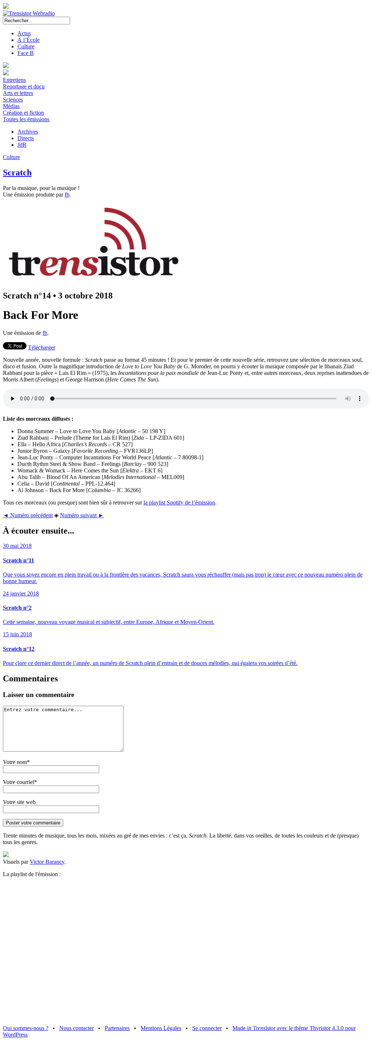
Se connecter (207, 1028)
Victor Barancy (47, 862)
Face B (25, 53)
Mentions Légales (161, 1028)
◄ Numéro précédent (28, 515)
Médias (11, 106)
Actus (24, 33)
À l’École (28, 40)
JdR (22, 145)
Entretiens (14, 80)
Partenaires (117, 1028)
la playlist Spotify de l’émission (179, 502)
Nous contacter (76, 1028)
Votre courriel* (20, 782)
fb (67, 194)
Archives (27, 131)
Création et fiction (23, 113)
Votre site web (19, 802)
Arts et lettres (18, 93)
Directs (25, 138)
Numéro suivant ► (82, 515)
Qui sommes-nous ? (25, 1028)
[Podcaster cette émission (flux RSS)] (6, 855)
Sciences (13, 99)
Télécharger (41, 347)
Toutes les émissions (26, 119)
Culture (26, 46)
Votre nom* (16, 762)
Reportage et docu (24, 86)
